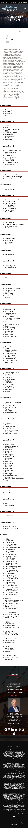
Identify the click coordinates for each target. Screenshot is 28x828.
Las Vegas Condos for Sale (15, 689)
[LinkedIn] (12, 729)
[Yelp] (19, 729)
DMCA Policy (18, 745)
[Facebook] (5, 729)
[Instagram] (9, 729)
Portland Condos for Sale (15, 691)
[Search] (7, 42)
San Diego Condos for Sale (15, 688)
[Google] (23, 729)
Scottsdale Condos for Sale (15, 684)
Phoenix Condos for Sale (15, 683)
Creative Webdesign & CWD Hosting (17, 824)
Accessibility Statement (14, 746)
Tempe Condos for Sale (15, 686)
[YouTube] (16, 729)
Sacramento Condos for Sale (15, 692)
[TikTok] (14, 733)
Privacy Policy (10, 745)
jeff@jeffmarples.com (14, 725)
